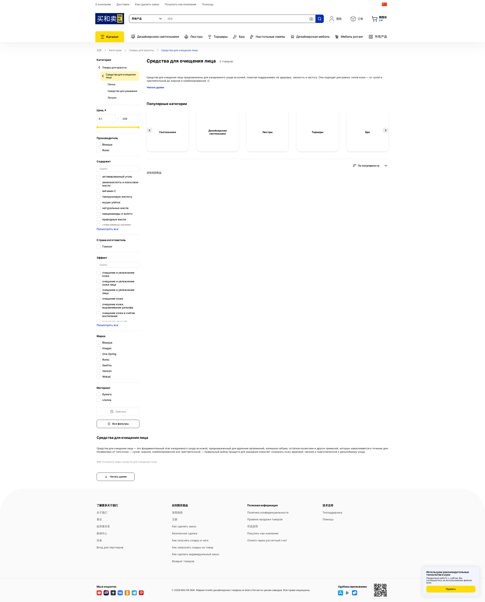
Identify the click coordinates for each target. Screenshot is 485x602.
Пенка (111, 84)
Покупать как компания (180, 4)
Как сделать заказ (147, 4)
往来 (99, 540)
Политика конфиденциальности (267, 512)
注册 (174, 519)
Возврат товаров (183, 561)
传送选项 (252, 526)
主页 (99, 50)
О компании (103, 4)
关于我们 (102, 512)
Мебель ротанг (352, 36)
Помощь (208, 4)
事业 (99, 519)
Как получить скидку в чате (190, 540)
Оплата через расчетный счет (267, 540)
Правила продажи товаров (264, 519)
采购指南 (177, 512)
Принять (451, 589)
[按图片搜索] (311, 19)
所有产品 (381, 36)
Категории (115, 50)
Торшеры (221, 36)
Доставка (123, 4)
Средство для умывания (122, 90)
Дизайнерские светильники (158, 36)
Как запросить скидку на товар (192, 547)
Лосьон (112, 97)
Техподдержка (332, 512)
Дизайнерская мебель (313, 36)
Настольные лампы (270, 36)
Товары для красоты (141, 50)
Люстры (196, 36)
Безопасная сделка (184, 533)
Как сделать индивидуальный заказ (195, 554)
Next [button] (385, 130)
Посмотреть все (107, 229)
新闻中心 (102, 533)
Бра (242, 36)
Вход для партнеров (110, 547)
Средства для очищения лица (121, 76)
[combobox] (147, 19)
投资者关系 (103, 526)
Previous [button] (149, 130)
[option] (167, 130)
